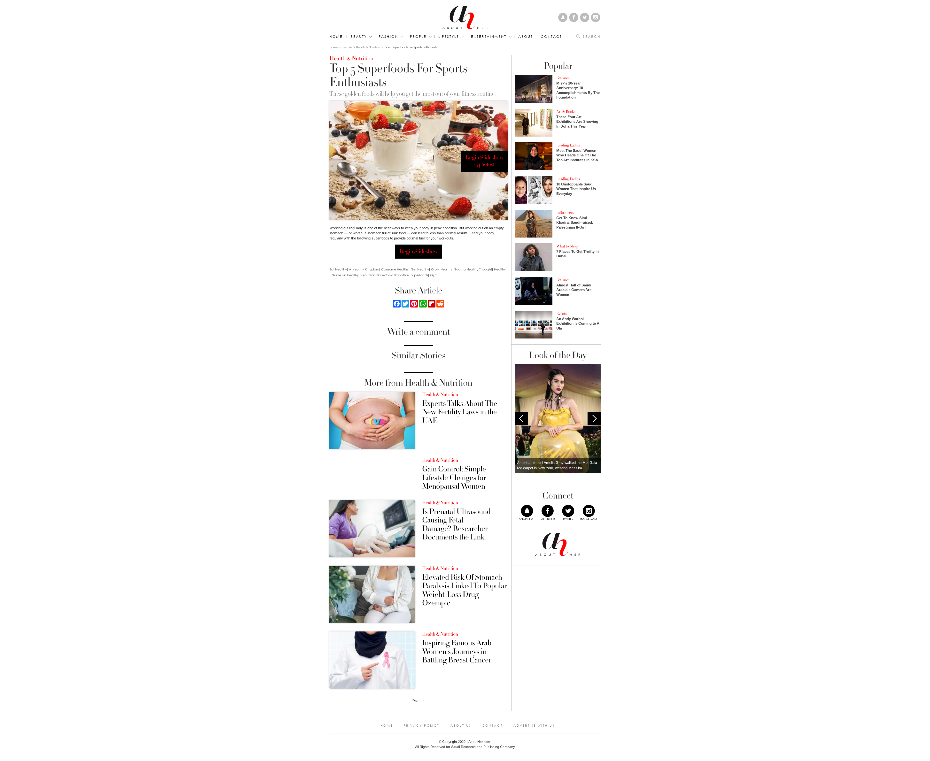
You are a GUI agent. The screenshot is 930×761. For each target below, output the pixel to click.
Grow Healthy (441, 269)
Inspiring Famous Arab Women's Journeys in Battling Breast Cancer (456, 651)
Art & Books (565, 111)
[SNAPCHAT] (527, 511)
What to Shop (567, 246)
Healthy (500, 269)
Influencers (565, 212)
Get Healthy (420, 269)
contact (551, 36)
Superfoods (419, 275)
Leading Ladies (568, 145)
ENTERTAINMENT (488, 36)
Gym (433, 275)
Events (561, 313)
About (525, 36)
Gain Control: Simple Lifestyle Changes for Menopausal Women (454, 478)
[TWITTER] (568, 511)
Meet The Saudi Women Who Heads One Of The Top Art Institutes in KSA (577, 155)
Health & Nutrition (368, 47)
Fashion (388, 36)
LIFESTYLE (448, 36)
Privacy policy (421, 725)
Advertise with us (534, 725)
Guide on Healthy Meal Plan (353, 275)
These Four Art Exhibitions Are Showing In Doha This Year (577, 121)
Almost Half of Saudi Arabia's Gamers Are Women (573, 290)
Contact (492, 725)
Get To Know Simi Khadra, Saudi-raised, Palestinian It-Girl (574, 222)
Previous (521, 418)
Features (562, 78)
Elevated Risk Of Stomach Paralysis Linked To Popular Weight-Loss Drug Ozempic (464, 590)
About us (460, 725)
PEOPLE (418, 36)
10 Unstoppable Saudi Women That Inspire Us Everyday (576, 189)
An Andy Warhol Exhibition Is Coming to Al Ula (578, 323)
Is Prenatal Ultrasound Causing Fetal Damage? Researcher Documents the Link (456, 524)
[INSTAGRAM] (589, 511)
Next (594, 418)
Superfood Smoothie (393, 275)
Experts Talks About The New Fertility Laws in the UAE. (459, 412)
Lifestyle (346, 47)
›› (423, 700)
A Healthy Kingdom (364, 269)
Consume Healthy (395, 269)
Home (336, 36)
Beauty (359, 36)
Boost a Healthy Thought (473, 269)
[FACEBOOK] (548, 511)
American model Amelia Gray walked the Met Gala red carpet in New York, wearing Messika (557, 465)
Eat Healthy (338, 269)
